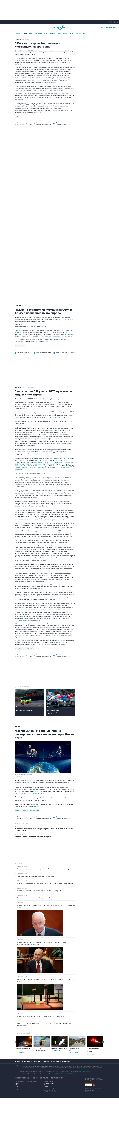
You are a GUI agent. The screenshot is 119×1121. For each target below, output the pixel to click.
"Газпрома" (27, 468)
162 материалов (73, 1052)
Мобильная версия (6, 22)
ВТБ (31, 462)
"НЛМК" (49, 460)
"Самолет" (25, 620)
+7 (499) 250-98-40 (59, 1073)
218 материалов (91, 1054)
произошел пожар (20, 332)
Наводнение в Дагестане (74, 1049)
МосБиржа (18, 648)
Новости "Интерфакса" (49, 1083)
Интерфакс (59, 27)
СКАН (45, 1085)
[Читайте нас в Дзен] (45, 1091)
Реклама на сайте (55, 1061)
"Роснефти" (22, 464)
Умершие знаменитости (59, 1048)
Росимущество (30, 247)
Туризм (52, 22)
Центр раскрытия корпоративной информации (55, 1088)
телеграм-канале (34, 793)
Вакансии (46, 1061)
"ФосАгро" (66, 458)
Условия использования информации (93, 1088)
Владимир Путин (19, 247)
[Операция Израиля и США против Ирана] (42, 1047)
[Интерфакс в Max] (55, 1091)
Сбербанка (39, 468)
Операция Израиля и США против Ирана (40, 1049)
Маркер (17, 1088)
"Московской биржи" (41, 466)
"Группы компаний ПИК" (55, 462)
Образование (68, 22)
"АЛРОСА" (61, 464)
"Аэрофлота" (19, 460)
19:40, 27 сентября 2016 (27, 39)
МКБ (28, 460)
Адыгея (22, 346)
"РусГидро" (18, 620)
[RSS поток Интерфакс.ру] (52, 1091)
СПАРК (17, 1083)
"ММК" (68, 466)
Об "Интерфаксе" (17, 22)
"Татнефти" (40, 462)
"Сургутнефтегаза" (36, 464)
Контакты (17, 1061)
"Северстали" (57, 466)
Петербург (26, 810)
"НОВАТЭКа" (61, 468)
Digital (65, 33)
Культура (52, 33)
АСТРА (16, 1089)
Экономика (38, 33)
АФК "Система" (58, 417)
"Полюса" (71, 462)
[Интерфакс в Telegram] (47, 1091)
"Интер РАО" (39, 460)
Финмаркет (45, 22)
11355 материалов (20, 1052)
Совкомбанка (54, 458)
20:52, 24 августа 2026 (27, 305)
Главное (17, 33)
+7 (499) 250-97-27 (70, 1073)
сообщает (70, 319)
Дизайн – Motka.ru (89, 1091)
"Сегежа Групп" (51, 555)
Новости (71, 33)
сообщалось (34, 804)
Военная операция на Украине (23, 1049)
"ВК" (32, 458)
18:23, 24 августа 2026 (27, 727)
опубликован (38, 196)
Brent (28, 648)
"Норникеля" (19, 469)
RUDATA (46, 1086)
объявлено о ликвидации (52, 336)
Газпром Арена (34, 810)
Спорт (46, 33)
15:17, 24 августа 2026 (27, 138)
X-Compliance (18, 1085)
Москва (59, 33)
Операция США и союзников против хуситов (93, 1049)
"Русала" (17, 468)
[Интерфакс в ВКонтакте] (50, 1091)
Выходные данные (89, 1090)
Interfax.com (26, 22)
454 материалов (55, 1050)
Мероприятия (76, 22)
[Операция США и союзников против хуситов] (95, 1046)
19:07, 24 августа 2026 (28, 387)
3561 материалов (38, 1053)
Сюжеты (78, 33)
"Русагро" (42, 458)
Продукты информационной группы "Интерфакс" (39, 1078)
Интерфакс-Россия (36, 22)
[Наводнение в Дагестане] (77, 1046)
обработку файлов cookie (84, 1071)
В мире (31, 33)
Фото (84, 33)
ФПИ (16, 116)
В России (24, 33)
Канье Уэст (18, 810)
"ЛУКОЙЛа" (18, 466)
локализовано (69, 334)
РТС (24, 648)
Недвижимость (59, 22)
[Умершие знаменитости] (59, 1046)
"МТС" (28, 466)
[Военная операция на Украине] (24, 1046)
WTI (32, 648)
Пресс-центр (37, 1061)
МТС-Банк (40, 514)
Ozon (16, 346)
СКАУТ (16, 1086)
